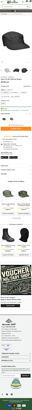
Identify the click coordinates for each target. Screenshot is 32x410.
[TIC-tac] (11, 394)
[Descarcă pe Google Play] (13, 157)
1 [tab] (12, 218)
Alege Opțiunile (8, 213)
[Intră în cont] (23, 2)
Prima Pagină (4, 14)
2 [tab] (14, 218)
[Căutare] (28, 7)
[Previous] (27, 62)
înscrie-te (25, 375)
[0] (30, 2)
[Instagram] (7, 394)
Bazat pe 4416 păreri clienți (20, 136)
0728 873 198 (8, 147)
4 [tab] (17, 218)
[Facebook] (2, 394)
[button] (2, 2)
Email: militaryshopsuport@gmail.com (11, 340)
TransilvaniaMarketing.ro (16, 401)
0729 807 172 (9, 331)
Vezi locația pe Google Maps (10, 149)
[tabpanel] (8, 200)
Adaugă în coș (16, 128)
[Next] (30, 62)
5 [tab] (19, 218)
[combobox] (16, 6)
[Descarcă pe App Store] (4, 157)
